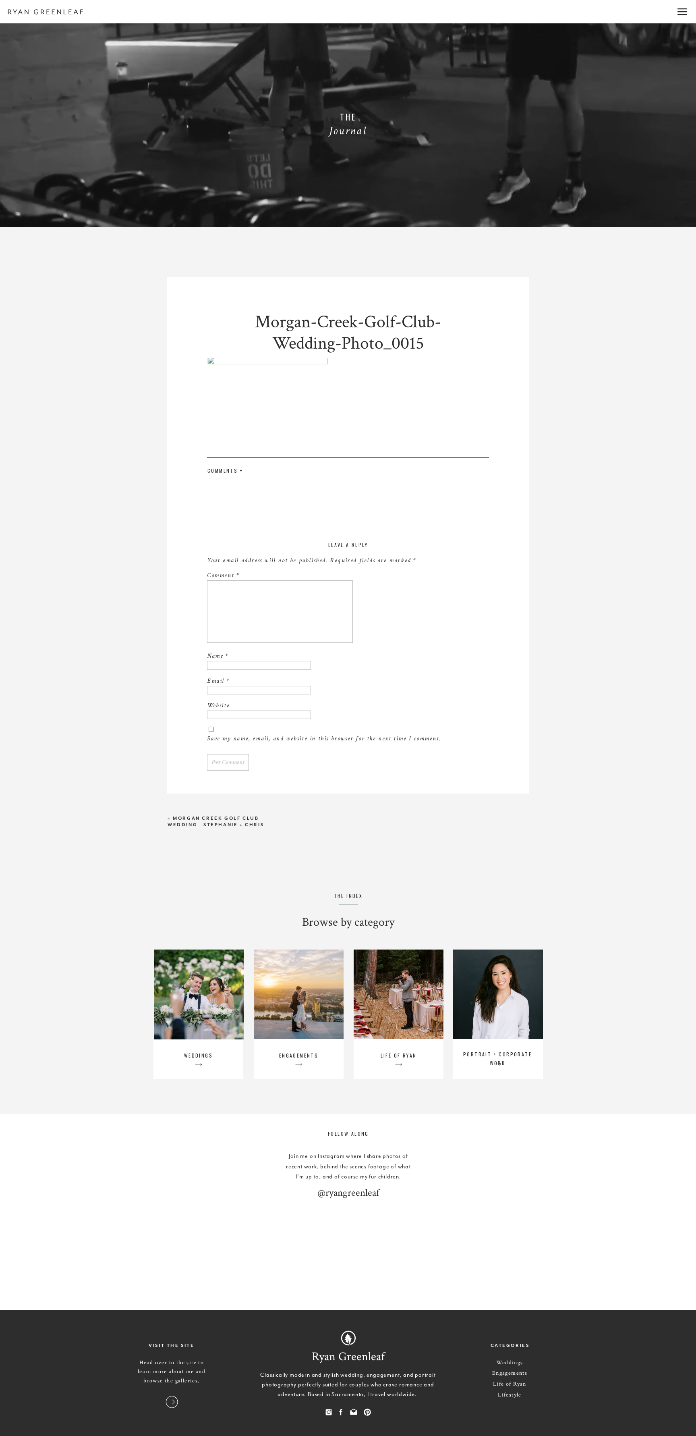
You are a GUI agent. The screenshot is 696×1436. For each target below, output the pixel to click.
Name (217, 656)
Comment (223, 575)
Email (218, 681)
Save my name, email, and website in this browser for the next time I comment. (324, 738)
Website (218, 705)
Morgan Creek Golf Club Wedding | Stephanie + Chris (216, 821)
